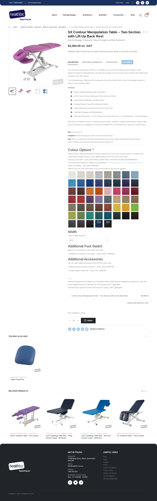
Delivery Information (110, 473)
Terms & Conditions (109, 468)
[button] (140, 15)
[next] (146, 32)
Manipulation (124, 139)
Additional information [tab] (92, 62)
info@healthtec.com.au (75, 466)
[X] (142, 2)
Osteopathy (83, 142)
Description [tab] (73, 62)
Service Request (108, 476)
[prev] (143, 32)
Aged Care (75, 139)
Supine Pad (23, 377)
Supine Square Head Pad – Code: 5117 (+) (88, 270)
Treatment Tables (134, 433)
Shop (133, 15)
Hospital (116, 139)
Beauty (102, 139)
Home (105, 465)
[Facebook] (137, 2)
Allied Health (83, 139)
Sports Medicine (105, 142)
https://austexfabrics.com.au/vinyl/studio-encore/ (125, 163)
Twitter (74, 329)
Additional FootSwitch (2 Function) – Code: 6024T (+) (92, 254)
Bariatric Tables (22, 433)
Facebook (69, 329)
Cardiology (50, 433)
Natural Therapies (73, 142)
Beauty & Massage (82, 135)
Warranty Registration (110, 479)
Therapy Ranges (69, 15)
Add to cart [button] (38, 344)
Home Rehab (109, 139)
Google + (82, 329)
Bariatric (13, 433)
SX (112, 142)
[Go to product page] (25, 357)
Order (89, 320)
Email (87, 329)
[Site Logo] (20, 15)
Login (127, 3)
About (54, 15)
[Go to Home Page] (9, 27)
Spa (98, 142)
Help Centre (119, 3)
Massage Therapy (134, 139)
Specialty (99, 135)
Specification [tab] (111, 62)
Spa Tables (91, 135)
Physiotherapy (92, 142)
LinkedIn (78, 329)
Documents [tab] (127, 62)
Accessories (118, 15)
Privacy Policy (108, 470)
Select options (38, 400)
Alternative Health (93, 139)
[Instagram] (147, 2)
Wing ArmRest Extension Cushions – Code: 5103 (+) (92, 267)
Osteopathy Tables (35, 433)
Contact (105, 462)
